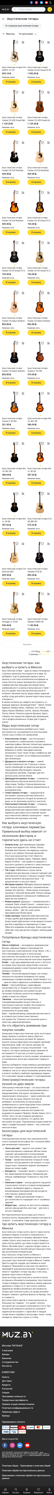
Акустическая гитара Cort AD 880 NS (40, 520)
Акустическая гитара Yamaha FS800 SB (37, 620)
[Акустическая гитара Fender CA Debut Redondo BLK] (14, 352)
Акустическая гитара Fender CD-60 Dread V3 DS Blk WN (14, 269)
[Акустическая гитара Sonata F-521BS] (40, 352)
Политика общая (10, 1465)
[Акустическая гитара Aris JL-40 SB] (40, 452)
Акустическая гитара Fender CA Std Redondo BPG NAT (38, 169)
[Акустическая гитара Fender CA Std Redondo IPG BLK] (14, 151)
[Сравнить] (22, 42)
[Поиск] (15, 9)
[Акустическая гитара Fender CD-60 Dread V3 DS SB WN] (40, 201)
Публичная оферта (11, 1412)
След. (43, 651)
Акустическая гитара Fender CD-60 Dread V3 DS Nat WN (40, 269)
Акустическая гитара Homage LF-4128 (12, 620)
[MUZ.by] (6, 9)
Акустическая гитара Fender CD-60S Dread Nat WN (13, 119)
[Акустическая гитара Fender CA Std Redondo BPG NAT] (40, 151)
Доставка (7, 1381)
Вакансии (6, 1358)
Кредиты (6, 1385)
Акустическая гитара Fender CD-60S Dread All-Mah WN (39, 119)
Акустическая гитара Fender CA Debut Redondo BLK (14, 370)
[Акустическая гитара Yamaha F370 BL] (40, 552)
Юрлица (6, 1416)
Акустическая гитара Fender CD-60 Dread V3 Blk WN (40, 69)
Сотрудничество (10, 1362)
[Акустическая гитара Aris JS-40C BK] (14, 452)
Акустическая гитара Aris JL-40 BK (14, 520)
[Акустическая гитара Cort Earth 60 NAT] (14, 552)
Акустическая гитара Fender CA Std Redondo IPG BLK (12, 169)
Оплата (5, 1377)
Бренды (6, 1354)
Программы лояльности (14, 1396)
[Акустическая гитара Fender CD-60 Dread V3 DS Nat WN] (40, 251)
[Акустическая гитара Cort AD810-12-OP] (14, 51)
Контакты (7, 1366)
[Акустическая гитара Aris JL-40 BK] (14, 502)
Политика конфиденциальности (17, 1408)
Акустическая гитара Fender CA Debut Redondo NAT (14, 319)
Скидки (5, 1392)
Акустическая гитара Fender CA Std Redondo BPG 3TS (12, 219)
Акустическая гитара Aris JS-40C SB (39, 419)
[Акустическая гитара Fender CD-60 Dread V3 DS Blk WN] (14, 251)
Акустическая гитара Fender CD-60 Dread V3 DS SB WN (40, 219)
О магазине (7, 1350)
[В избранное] (16, 42)
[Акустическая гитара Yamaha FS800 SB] (40, 602)
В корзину (11, 82)
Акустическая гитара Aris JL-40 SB (39, 469)
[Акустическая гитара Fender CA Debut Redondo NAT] (14, 301)
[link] (3, 18)
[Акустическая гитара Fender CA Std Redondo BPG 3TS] (14, 201)
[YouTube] (46, 2)
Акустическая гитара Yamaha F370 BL (37, 570)
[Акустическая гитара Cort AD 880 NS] (40, 502)
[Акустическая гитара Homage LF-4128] (14, 602)
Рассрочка (7, 1388)
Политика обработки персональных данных (23, 1470)
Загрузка (27, 644)
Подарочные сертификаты (15, 1400)
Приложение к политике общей (35, 1465)
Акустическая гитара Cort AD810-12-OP (14, 68)
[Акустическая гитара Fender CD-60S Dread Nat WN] (14, 101)
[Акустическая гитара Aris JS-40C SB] (40, 402)
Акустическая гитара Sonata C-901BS (12, 419)
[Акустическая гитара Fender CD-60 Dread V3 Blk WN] (40, 51)
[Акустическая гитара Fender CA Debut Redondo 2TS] (40, 301)
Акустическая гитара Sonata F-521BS (37, 369)
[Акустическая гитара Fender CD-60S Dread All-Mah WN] (40, 101)
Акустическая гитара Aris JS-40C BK (14, 469)
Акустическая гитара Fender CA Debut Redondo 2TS (39, 319)
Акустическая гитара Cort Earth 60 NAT (14, 570)
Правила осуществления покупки (18, 1404)
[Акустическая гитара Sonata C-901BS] (14, 402)
